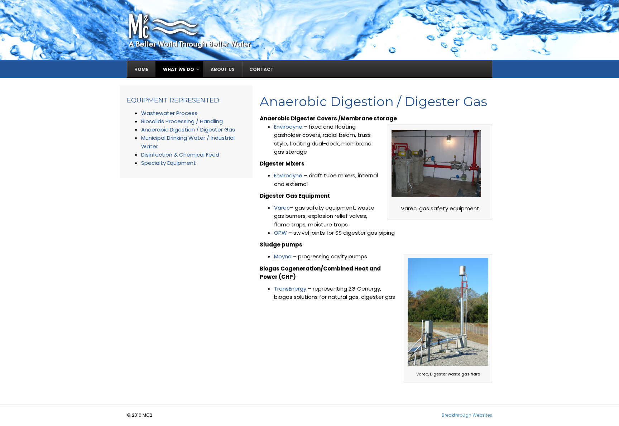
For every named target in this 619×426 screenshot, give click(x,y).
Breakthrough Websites (467, 415)
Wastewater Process (169, 113)
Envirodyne (288, 126)
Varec (282, 207)
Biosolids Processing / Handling (182, 121)
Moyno (283, 256)
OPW (280, 232)
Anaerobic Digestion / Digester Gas (188, 129)
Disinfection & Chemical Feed (180, 154)
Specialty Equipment (168, 163)
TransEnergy (290, 288)
